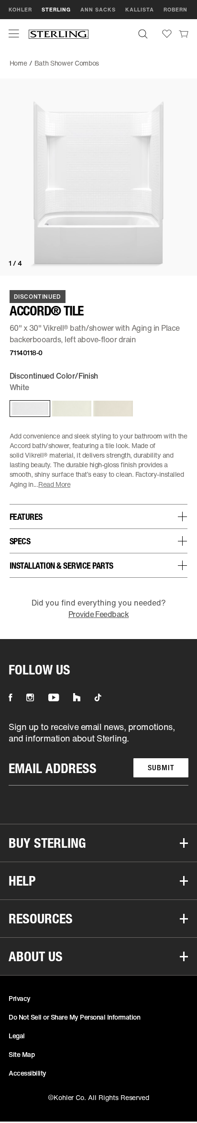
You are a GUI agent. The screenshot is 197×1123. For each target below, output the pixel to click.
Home (18, 63)
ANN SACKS (98, 9)
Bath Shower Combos (66, 63)
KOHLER (20, 9)
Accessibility (27, 1073)
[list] (98, 753)
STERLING (56, 9)
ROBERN (175, 9)
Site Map (21, 1054)
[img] (58, 34)
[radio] (28, 408)
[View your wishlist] (167, 33)
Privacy (20, 998)
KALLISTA (139, 9)
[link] (183, 33)
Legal (17, 1036)
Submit (161, 767)
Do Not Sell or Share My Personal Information (74, 1017)
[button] (14, 33)
